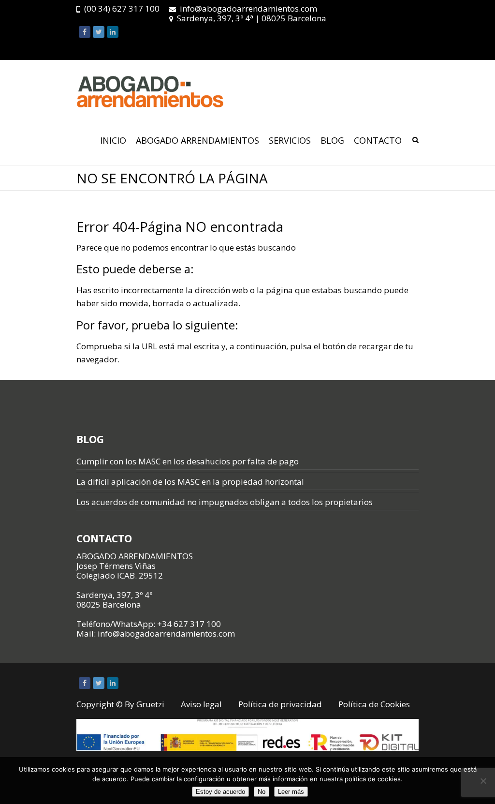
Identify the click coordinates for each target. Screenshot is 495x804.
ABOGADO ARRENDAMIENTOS (197, 140)
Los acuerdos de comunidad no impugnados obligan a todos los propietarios (224, 501)
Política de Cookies (374, 704)
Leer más (291, 791)
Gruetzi (150, 704)
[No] (483, 781)
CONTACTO (378, 140)
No (261, 791)
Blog (332, 140)
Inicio (113, 140)
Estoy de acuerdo (220, 791)
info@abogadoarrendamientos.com (248, 8)
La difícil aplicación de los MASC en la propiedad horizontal (190, 481)
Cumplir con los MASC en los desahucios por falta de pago (187, 461)
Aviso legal (201, 704)
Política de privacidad (280, 704)
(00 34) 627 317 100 (122, 8)
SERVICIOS (290, 140)
